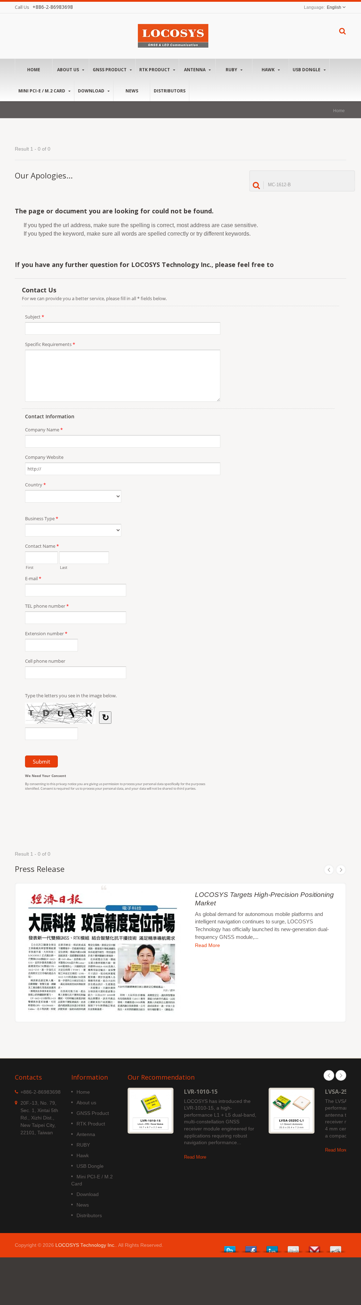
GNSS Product (110, 70)
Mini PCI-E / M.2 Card (42, 91)
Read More (207, 945)
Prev (329, 869)
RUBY (232, 70)
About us (68, 70)
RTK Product (155, 70)
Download (91, 91)
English (334, 7)
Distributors (169, 91)
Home (33, 70)
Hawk (269, 70)
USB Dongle (307, 70)
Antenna (195, 70)
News (132, 91)
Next (341, 869)
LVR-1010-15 (201, 1091)
